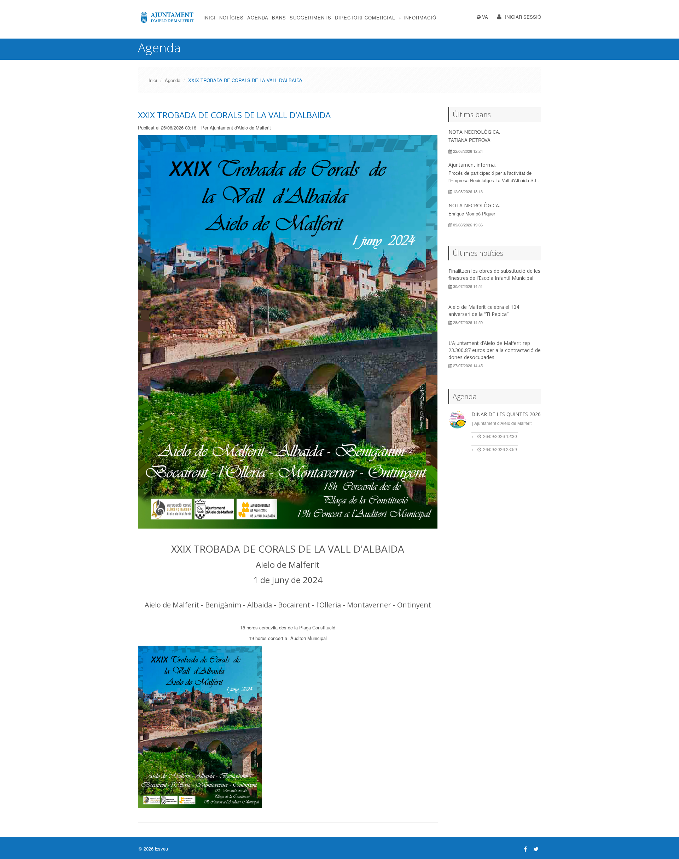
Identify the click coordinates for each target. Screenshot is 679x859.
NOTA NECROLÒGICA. (474, 131)
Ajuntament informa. (472, 164)
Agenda (257, 17)
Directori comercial (365, 17)
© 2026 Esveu (153, 848)
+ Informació (417, 17)
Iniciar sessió (523, 16)
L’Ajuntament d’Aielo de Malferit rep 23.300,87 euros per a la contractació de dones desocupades (494, 350)
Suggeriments (310, 17)
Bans (279, 17)
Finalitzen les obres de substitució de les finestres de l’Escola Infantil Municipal (494, 274)
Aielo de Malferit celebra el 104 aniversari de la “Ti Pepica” (483, 310)
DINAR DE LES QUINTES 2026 (506, 414)
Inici (209, 17)
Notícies (231, 17)
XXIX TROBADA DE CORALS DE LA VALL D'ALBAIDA (234, 115)
